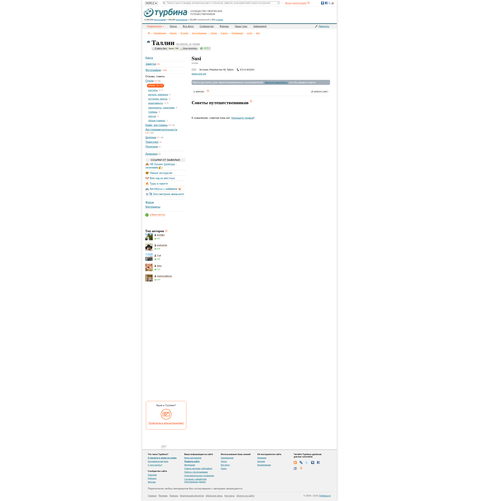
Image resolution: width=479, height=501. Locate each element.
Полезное (151, 146)
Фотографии (153, 70)
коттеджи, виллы (157, 98)
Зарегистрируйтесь (276, 82)
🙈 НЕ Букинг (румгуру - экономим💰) (161, 166)
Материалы (152, 206)
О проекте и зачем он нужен (162, 458)
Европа (173, 33)
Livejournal (301, 462)
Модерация (189, 465)
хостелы (153, 90)
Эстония (184, 33)
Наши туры (241, 26)
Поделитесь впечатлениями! (166, 423)
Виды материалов (192, 458)
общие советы (156, 120)
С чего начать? (155, 465)
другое (152, 116)
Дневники (151, 153)
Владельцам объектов (192, 495)
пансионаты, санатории (161, 107)
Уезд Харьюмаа (199, 33)
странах (219, 20)
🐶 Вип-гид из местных (160, 178)
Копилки (261, 461)
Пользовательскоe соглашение (199, 475)
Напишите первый (242, 117)
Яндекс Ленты (301, 468)
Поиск (224, 468)
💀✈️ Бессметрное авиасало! (164, 194)
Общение (152, 475)
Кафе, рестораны (156, 125)
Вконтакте (312, 462)
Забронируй (259, 26)
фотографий (160, 20)
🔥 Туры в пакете (156, 183)
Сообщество (207, 26)
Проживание (237, 33)
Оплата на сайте (245, 495)
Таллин (213, 33)
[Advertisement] (165, 342)
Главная (149, 33)
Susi (258, 33)
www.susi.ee (199, 73)
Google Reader (295, 468)
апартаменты (155, 103)
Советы (224, 33)
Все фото (188, 26)
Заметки (150, 63)
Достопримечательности (161, 129)
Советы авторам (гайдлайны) (198, 468)
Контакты (230, 495)
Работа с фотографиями (196, 472)
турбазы (152, 112)
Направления (159, 33)
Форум (149, 202)
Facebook (318, 462)
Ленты (173, 26)
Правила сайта (191, 461)
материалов (181, 20)
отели (249, 33)
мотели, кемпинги (158, 94)
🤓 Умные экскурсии (158, 172)
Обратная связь (214, 495)
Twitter (306, 462)
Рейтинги (152, 478)
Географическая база (158, 461)
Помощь (173, 495)
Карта (149, 57)
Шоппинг (150, 137)
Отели (149, 80)
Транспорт (152, 141)
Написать (324, 26)
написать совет (321, 91)
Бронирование (264, 465)
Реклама (162, 495)
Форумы (224, 26)
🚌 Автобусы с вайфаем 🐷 (163, 188)
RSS (295, 462)
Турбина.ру (325, 495)
